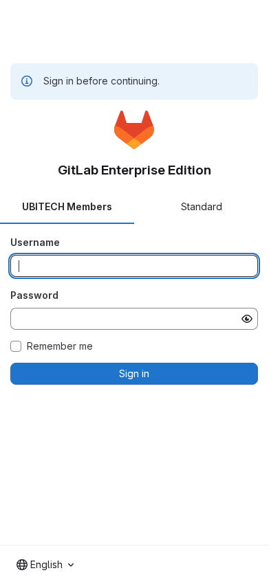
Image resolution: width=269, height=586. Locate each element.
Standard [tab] (201, 206)
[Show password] (247, 319)
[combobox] (45, 564)
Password (34, 295)
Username (35, 242)
